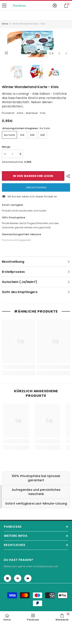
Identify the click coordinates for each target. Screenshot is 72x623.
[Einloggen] (54, 5)
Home (5, 23)
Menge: (6, 146)
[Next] (66, 53)
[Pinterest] (17, 578)
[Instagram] (7, 578)
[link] (18, 367)
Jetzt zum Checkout (36, 187)
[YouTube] (27, 578)
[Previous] (59, 53)
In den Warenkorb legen (33, 176)
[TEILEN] (67, 176)
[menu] (4, 5)
